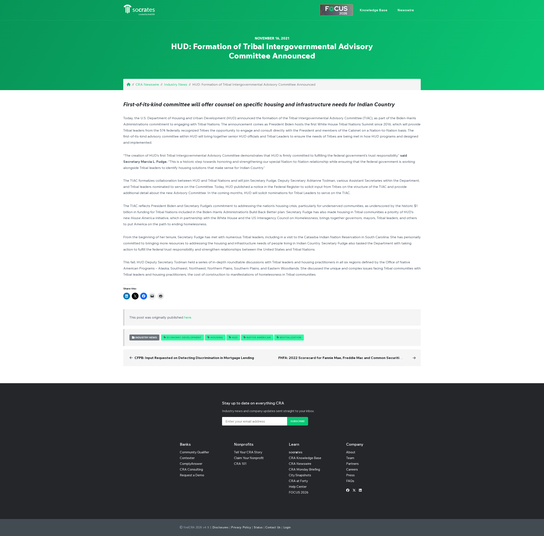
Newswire (406, 10)
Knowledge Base (373, 10)
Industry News (175, 84)
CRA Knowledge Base (305, 458)
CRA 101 (240, 464)
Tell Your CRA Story (248, 452)
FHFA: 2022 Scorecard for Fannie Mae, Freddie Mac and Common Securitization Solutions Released (360, 358)
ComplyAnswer (191, 464)
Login (287, 527)
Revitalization (290, 337)
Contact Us (273, 527)
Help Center (298, 487)
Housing (216, 337)
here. (188, 317)
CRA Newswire (147, 84)
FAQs (350, 481)
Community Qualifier (194, 452)
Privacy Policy (241, 527)
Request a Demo (192, 475)
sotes (295, 452)
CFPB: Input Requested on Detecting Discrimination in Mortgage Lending (194, 358)
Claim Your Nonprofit (249, 458)
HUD (235, 337)
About (350, 452)
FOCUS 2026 (298, 492)
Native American (258, 337)
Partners (352, 464)
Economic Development (184, 337)
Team (350, 458)
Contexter (187, 458)
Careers (352, 469)
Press (350, 475)
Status (258, 527)
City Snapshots (300, 475)
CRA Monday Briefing (304, 469)
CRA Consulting (191, 469)
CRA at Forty (298, 481)
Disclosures (220, 527)
